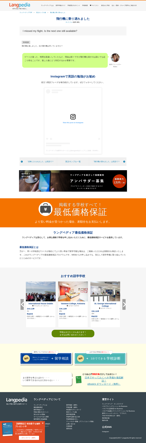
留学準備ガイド (60, 5)
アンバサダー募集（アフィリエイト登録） (80, 421)
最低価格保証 (38, 407)
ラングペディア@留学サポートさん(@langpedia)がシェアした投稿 (68, 150)
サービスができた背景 (41, 417)
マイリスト (95, 5)
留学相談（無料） (72, 405)
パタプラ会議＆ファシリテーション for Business (118, 411)
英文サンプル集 (71, 412)
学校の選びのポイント (41, 412)
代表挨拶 (69, 426)
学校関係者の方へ (72, 419)
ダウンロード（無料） (28, 438)
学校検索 (85, 5)
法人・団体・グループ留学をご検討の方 (124, 5)
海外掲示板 (106, 418)
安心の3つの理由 (39, 414)
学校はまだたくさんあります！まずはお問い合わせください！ (73, 333)
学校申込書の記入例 (73, 417)
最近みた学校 (105, 5)
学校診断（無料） (72, 407)
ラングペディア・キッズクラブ (112, 404)
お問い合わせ (70, 424)
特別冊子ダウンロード (73, 410)
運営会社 (69, 428)
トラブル (69, 22)
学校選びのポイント (74, 5)
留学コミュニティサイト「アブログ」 (115, 413)
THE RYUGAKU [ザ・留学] (111, 416)
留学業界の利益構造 (40, 419)
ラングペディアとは (47, 5)
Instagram (105, 431)
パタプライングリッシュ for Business (114, 406)
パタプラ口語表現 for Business (112, 408)
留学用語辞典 (70, 414)
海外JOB (105, 420)
